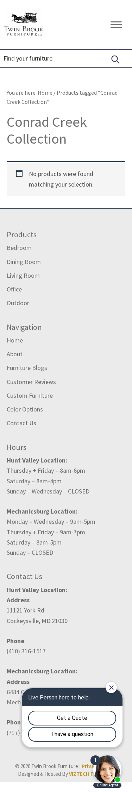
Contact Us (21, 423)
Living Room (23, 275)
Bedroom (19, 248)
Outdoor (18, 303)
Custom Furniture (30, 395)
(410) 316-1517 (26, 651)
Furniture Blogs (27, 368)
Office (14, 289)
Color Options (25, 409)
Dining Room (24, 262)
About (15, 354)
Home (15, 340)
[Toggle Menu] (116, 24)
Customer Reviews (31, 382)
